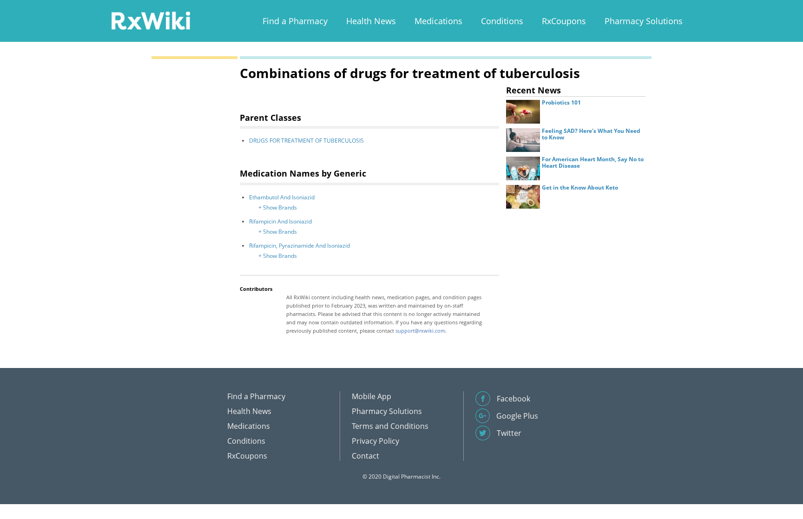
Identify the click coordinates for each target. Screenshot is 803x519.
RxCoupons (564, 20)
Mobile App (371, 396)
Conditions (502, 20)
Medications (438, 20)
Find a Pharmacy (295, 20)
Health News (371, 20)
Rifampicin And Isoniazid (280, 221)
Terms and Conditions (390, 426)
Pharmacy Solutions (644, 20)
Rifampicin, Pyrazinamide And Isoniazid (299, 246)
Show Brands (280, 207)
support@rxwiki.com (420, 330)
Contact (365, 456)
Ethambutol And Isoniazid (282, 197)
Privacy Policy (375, 441)
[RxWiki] (150, 20)
